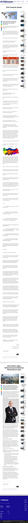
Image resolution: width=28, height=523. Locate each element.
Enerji (1, 517)
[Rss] (7, 503)
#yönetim (8, 481)
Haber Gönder (7, 507)
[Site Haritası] (8, 503)
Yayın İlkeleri (1, 506)
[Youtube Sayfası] (4, 503)
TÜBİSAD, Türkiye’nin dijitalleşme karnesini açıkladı (24, 25)
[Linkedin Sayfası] (5, 503)
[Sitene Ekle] (9, 503)
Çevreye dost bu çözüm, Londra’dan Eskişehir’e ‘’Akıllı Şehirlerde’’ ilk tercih (24, 50)
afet (8, 392)
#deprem (6, 481)
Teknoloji (4, 4)
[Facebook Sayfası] (0, 503)
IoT (20, 1)
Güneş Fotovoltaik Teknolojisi (24, 58)
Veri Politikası (1, 507)
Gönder (17, 354)
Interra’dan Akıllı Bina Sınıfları (24, 77)
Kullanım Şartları (8, 505)
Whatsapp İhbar (8, 506)
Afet (3, 425)
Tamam (24, 522)
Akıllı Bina (15, 1)
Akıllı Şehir (18, 1)
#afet (3, 481)
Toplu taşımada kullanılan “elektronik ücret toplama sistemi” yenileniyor (24, 30)
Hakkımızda (1, 505)
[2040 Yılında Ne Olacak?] (10, 15)
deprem (15, 391)
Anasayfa (2, 4)
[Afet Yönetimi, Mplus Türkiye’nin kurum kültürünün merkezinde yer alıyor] (10, 378)
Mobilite (23, 1)
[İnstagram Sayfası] (3, 503)
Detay (21, 522)
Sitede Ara (9, 513)
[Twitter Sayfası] (1, 503)
